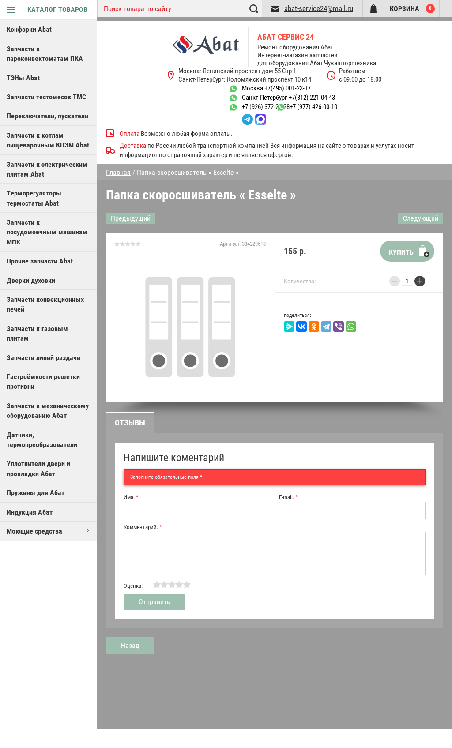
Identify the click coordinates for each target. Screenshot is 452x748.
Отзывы (130, 422)
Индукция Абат (30, 512)
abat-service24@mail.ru (318, 8)
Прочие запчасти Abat (40, 261)
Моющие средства (34, 531)
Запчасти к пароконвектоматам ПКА (45, 54)
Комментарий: (143, 527)
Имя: (131, 497)
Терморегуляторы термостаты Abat (34, 198)
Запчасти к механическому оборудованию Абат (48, 411)
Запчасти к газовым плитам (37, 333)
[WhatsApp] (351, 326)
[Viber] (338, 326)
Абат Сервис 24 (285, 36)
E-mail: (288, 497)
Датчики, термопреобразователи (42, 440)
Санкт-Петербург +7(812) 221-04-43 (288, 97)
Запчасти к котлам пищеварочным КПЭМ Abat (48, 140)
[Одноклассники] (314, 326)
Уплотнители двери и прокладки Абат (38, 468)
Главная (118, 172)
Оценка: (133, 586)
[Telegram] (326, 326)
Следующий (420, 218)
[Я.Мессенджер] (289, 326)
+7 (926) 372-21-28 (266, 107)
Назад (130, 645)
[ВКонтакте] (301, 326)
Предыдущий (131, 218)
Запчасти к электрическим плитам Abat (47, 169)
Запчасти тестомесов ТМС (46, 97)
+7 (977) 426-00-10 (313, 107)
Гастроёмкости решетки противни (43, 381)
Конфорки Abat (29, 29)
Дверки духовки (31, 280)
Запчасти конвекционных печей (45, 304)
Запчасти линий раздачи (43, 357)
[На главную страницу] (211, 47)
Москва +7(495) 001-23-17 (276, 88)
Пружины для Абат (35, 493)
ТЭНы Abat (23, 78)
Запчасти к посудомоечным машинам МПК (47, 232)
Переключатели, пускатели (47, 116)
